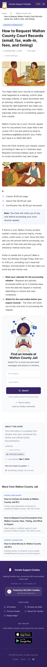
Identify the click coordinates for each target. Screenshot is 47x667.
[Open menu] (43, 4)
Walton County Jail (23, 13)
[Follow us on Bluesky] (33, 659)
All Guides (11, 607)
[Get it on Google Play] (23, 640)
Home (4, 13)
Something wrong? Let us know (20, 470)
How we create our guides (16, 466)
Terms (23, 659)
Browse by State (35, 607)
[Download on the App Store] (23, 634)
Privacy (15, 659)
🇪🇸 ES (38, 4)
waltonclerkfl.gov (12, 56)
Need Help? (12, 615)
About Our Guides (35, 611)
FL (11, 13)
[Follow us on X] (29, 659)
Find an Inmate (13, 611)
